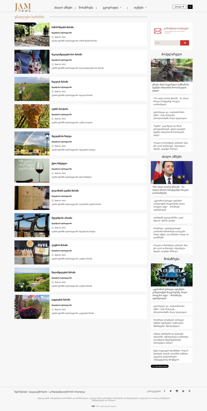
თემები (138, 7)
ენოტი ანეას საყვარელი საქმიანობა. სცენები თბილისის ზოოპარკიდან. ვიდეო (171, 87)
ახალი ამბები (63, 7)
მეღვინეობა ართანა (62, 217)
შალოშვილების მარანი (63, 272)
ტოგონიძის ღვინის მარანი (65, 190)
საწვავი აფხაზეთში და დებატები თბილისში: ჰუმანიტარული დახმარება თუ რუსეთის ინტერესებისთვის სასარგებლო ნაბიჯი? (170, 338)
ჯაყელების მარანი (61, 299)
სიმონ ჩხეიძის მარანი (63, 27)
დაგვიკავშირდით (38, 392)
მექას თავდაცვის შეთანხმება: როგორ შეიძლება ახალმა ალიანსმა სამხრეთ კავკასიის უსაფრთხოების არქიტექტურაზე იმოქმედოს (170, 355)
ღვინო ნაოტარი (60, 108)
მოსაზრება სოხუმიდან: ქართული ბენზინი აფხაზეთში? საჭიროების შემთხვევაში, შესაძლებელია (168, 323)
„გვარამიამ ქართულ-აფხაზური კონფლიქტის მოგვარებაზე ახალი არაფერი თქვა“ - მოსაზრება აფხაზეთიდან (169, 205)
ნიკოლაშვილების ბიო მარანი (67, 54)
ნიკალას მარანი (60, 81)
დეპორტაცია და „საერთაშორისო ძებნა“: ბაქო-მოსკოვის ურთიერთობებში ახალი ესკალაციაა (170, 115)
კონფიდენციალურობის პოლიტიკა (67, 392)
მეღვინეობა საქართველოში (62, 33)
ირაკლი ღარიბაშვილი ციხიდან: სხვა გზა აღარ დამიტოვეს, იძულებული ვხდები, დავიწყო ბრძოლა (170, 146)
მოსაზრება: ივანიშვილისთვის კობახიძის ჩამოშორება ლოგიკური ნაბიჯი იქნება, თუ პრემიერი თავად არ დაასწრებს (171, 233)
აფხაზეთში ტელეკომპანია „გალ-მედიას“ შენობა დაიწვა (168, 219)
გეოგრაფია (110, 7)
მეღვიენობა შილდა (62, 136)
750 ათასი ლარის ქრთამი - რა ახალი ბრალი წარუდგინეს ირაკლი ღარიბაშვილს (171, 101)
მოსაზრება (86, 7)
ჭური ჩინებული (59, 163)
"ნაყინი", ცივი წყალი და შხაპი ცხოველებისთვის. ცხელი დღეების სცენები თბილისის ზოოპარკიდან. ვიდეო (169, 130)
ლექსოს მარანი (60, 245)
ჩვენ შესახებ (20, 392)
